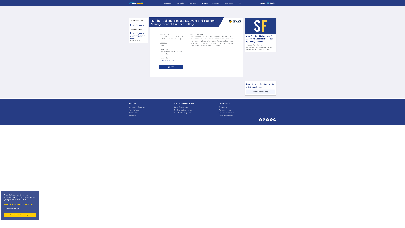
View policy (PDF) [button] (12, 208)
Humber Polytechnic (137, 25)
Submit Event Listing (260, 92)
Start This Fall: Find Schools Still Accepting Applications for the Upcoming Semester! (260, 39)
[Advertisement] (202, 12)
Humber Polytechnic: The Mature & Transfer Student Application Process (137, 35)
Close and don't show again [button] (20, 215)
